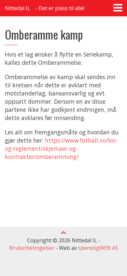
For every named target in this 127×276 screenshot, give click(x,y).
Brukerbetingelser (31, 247)
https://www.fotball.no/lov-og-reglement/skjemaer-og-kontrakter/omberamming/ (61, 148)
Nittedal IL (17, 8)
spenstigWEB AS (98, 247)
